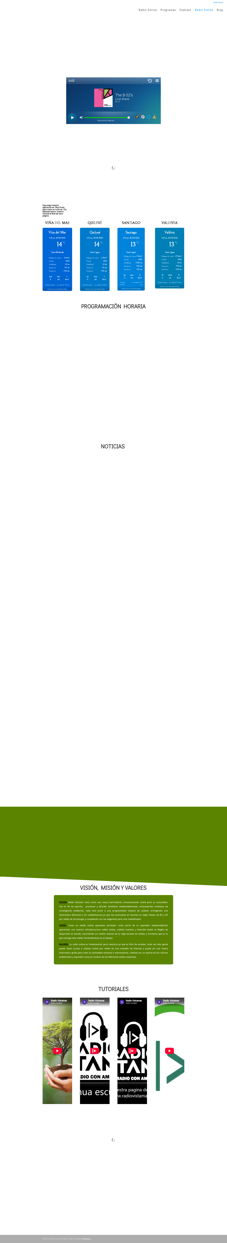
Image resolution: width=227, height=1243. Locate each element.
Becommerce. (87, 1239)
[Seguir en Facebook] (168, 26)
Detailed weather (50, 285)
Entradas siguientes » (171, 803)
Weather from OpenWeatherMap (57, 289)
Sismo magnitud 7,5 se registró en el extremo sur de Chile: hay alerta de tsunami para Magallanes (112, 780)
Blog (220, 10)
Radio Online (204, 10)
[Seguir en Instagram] (181, 26)
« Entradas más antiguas (57, 803)
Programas (168, 10)
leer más (46, 556)
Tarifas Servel (218, 2)
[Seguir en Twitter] (175, 26)
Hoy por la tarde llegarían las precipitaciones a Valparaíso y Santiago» (104, 548)
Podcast (185, 10)
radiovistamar (52, 553)
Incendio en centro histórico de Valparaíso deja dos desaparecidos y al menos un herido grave (111, 663)
